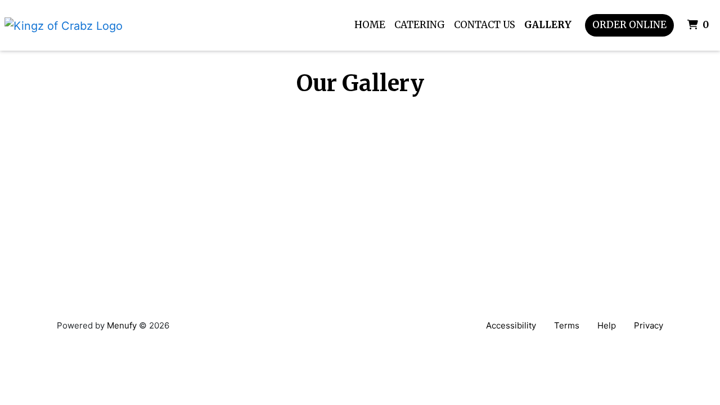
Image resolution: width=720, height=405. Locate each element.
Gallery (548, 25)
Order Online (629, 25)
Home (369, 25)
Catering (419, 25)
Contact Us (484, 25)
